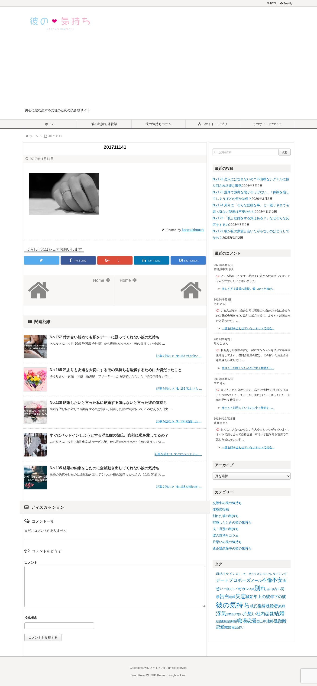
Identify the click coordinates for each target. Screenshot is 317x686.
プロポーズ (240, 580)
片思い (238, 614)
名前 (114, 618)
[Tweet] (41, 260)
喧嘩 (232, 597)
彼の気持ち (233, 605)
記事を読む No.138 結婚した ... (179, 421)
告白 (224, 596)
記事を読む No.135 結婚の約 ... (179, 487)
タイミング (280, 574)
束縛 (281, 606)
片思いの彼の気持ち (227, 542)
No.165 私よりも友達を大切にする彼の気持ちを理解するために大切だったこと (116, 370)
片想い (249, 613)
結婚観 (220, 621)
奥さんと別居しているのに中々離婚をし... (248, 368)
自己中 (261, 621)
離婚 (227, 627)
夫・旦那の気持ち (226, 529)
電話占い (237, 627)
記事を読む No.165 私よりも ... (179, 388)
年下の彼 (278, 597)
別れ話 (270, 589)
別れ (260, 588)
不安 (277, 580)
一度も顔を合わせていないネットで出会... (248, 328)
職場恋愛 (247, 620)
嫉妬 (249, 597)
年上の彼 (261, 596)
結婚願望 (231, 621)
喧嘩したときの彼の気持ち (232, 522)
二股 (226, 589)
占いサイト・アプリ (212, 124)
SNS (219, 574)
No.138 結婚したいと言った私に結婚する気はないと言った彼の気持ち (108, 402)
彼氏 (254, 606)
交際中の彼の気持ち (227, 503)
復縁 (261, 606)
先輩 (251, 589)
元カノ (233, 589)
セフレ (269, 574)
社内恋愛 (265, 613)
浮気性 (230, 614)
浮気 (221, 613)
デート (222, 580)
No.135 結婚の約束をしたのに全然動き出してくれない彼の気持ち (104, 468)
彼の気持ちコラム (158, 124)
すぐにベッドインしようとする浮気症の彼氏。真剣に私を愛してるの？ (109, 435)
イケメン (229, 574)
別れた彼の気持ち (226, 516)
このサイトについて (267, 124)
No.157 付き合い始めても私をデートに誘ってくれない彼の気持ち (104, 337)
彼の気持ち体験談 (104, 124)
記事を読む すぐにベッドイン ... (178, 454)
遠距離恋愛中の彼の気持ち (232, 548)
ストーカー (242, 574)
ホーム (50, 124)
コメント (30, 562)
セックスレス (256, 574)
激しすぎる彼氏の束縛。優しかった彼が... (248, 288)
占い (277, 589)
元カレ (243, 589)
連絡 (270, 621)
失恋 (240, 596)
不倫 (267, 580)
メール (256, 580)
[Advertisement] (158, 72)
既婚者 (271, 606)
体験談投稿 (221, 509)
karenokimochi (193, 230)
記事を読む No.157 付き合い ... (179, 356)
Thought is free (175, 675)
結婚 (279, 613)
